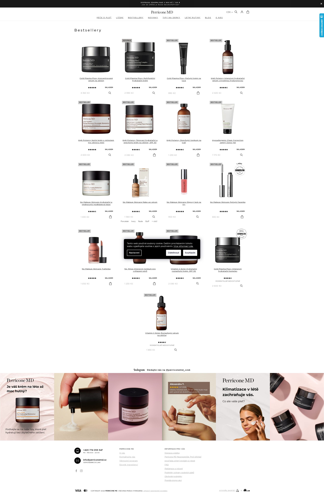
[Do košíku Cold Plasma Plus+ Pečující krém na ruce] (198, 93)
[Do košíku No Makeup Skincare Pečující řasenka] (242, 217)
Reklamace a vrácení (174, 469)
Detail (110, 93)
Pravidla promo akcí (173, 480)
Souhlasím (190, 253)
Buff (147, 221)
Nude (140, 221)
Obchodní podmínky (173, 477)
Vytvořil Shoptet (227, 490)
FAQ (167, 465)
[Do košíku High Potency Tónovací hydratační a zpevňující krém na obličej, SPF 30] (154, 155)
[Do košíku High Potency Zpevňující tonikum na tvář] (198, 155)
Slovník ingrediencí (128, 465)
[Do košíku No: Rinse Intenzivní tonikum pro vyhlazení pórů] (154, 283)
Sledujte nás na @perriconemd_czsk (168, 370)
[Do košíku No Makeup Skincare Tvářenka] (110, 283)
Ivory (133, 221)
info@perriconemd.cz (94, 461)
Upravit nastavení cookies (155, 491)
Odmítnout (173, 253)
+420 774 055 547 (93, 451)
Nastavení (134, 253)
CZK (228, 12)
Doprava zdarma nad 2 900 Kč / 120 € (160, 2)
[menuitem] (106, 17)
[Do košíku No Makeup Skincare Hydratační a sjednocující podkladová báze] (110, 217)
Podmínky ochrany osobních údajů (179, 473)
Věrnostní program (128, 461)
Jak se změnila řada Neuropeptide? (160, 4)
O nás (122, 453)
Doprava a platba (172, 453)
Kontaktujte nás (127, 457)
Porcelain (125, 221)
